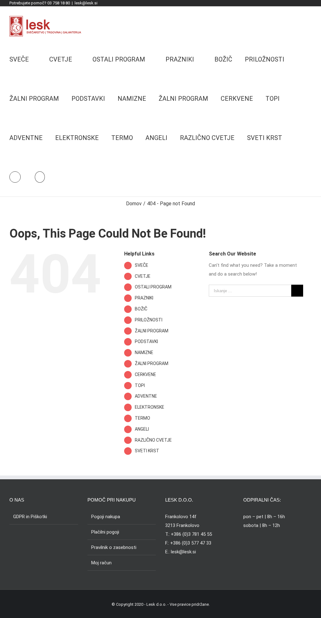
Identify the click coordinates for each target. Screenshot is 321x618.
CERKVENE (145, 374)
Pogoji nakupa (105, 516)
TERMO (142, 418)
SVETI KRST (147, 450)
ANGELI (142, 429)
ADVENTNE (146, 396)
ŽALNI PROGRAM (151, 330)
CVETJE (142, 276)
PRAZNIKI (144, 297)
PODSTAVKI (146, 341)
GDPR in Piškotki (30, 516)
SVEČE (141, 265)
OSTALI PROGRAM (153, 286)
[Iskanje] (40, 176)
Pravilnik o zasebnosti (113, 547)
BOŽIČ (141, 308)
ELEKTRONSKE (149, 407)
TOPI (140, 385)
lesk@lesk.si (86, 3)
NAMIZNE (144, 352)
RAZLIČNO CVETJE (153, 440)
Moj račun (101, 563)
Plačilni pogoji (105, 532)
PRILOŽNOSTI (148, 319)
